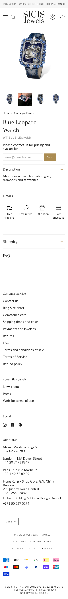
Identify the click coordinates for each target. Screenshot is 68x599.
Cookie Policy (43, 548)
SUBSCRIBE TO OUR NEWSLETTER (32, 541)
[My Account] (52, 17)
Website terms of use (18, 401)
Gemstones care (14, 315)
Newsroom (11, 387)
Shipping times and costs (20, 322)
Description (11, 169)
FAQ (6, 255)
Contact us (10, 301)
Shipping (10, 241)
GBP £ (9, 521)
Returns (8, 336)
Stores (46, 535)
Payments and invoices (19, 329)
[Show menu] (5, 17)
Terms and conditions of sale (23, 350)
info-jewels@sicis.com (34, 593)
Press (7, 394)
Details (8, 196)
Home (6, 113)
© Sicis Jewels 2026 (26, 535)
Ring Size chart (13, 308)
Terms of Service (15, 357)
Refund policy (12, 364)
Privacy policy (21, 548)
